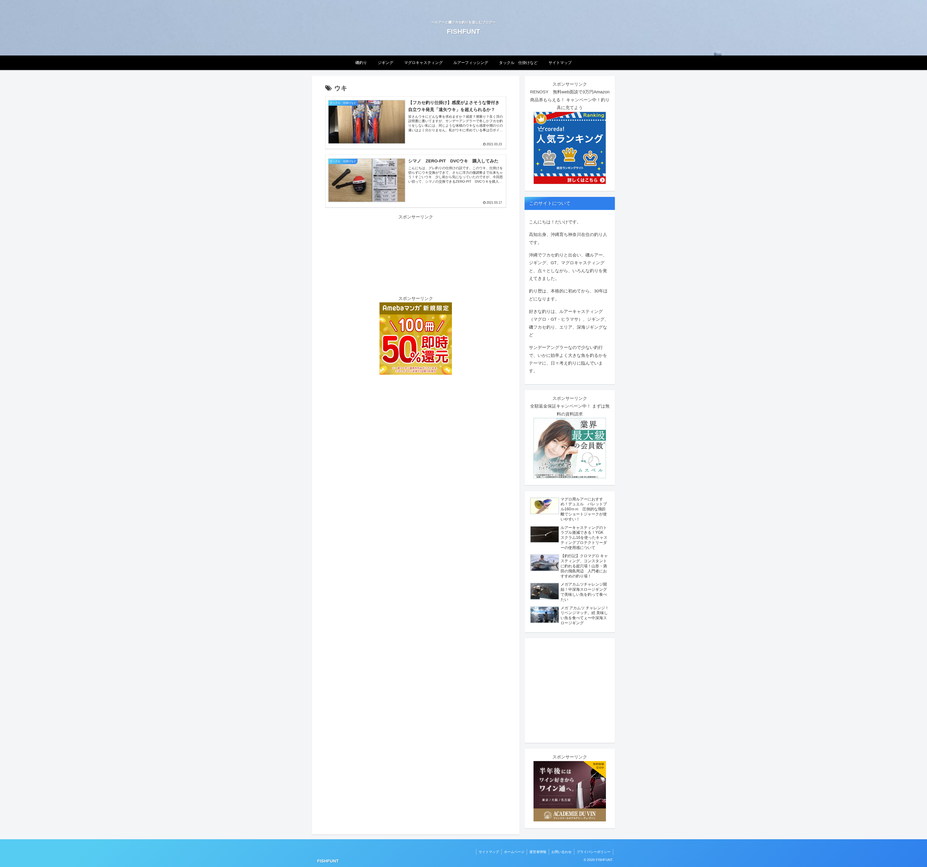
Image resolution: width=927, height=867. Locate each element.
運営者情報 (537, 852)
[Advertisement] (415, 254)
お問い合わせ (561, 852)
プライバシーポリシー (594, 852)
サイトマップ (489, 852)
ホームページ (514, 852)
